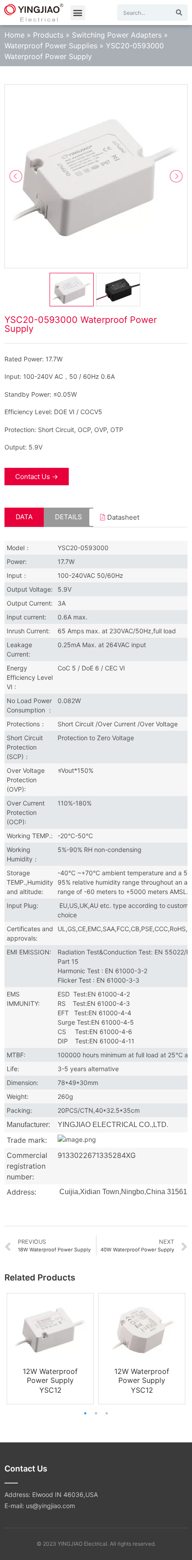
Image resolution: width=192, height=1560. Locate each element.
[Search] (179, 12)
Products (48, 34)
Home (14, 34)
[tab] (24, 517)
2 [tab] (96, 1413)
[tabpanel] (50, 1348)
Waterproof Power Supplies (50, 45)
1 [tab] (85, 1413)
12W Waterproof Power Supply (50, 1376)
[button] (78, 12)
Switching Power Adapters (117, 34)
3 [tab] (106, 1413)
